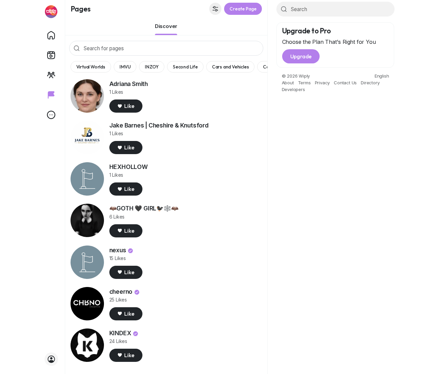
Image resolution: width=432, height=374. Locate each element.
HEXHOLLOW (128, 166)
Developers (293, 89)
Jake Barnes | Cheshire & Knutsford (159, 125)
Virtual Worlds (90, 67)
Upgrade (301, 56)
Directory (370, 82)
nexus (117, 250)
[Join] (51, 359)
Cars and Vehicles (230, 67)
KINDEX (120, 333)
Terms (304, 82)
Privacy (322, 82)
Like (129, 106)
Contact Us (345, 82)
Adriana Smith (128, 83)
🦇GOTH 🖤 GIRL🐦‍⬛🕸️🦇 (144, 208)
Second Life (185, 67)
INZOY (152, 67)
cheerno (121, 291)
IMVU (125, 67)
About (288, 82)
